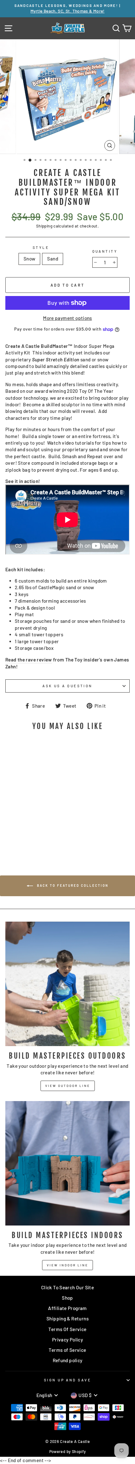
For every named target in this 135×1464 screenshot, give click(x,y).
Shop (67, 1298)
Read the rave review (28, 659)
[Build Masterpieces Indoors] (67, 1163)
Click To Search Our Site (67, 1287)
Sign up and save (67, 1380)
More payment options (67, 318)
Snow (29, 258)
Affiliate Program (67, 1308)
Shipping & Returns (67, 1318)
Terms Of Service (67, 1329)
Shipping (44, 225)
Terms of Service (67, 1350)
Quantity (105, 251)
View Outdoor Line (67, 1086)
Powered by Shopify (67, 1451)
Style (41, 247)
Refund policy (68, 1360)
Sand (52, 258)
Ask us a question (67, 686)
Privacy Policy (67, 1339)
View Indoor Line (67, 1265)
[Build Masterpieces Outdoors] (67, 984)
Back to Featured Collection (72, 885)
